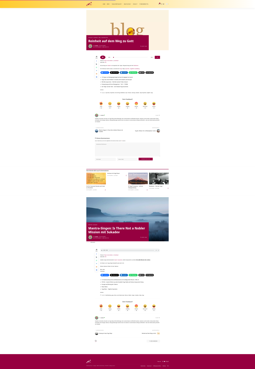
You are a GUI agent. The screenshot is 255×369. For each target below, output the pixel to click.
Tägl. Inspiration (103, 37)
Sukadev (95, 37)
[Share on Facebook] (96, 61)
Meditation (136, 65)
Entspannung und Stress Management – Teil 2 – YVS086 (115, 84)
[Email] (96, 73)
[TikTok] (168, 361)
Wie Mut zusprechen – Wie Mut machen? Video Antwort (115, 82)
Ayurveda (127, 68)
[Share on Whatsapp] (96, 67)
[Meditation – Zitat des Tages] (159, 178)
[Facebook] (162, 361)
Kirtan (115, 295)
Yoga (121, 68)
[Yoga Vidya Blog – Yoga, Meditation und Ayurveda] (88, 361)
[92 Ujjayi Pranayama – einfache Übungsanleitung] (138, 178)
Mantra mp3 (121, 295)
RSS (105, 62)
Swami (115, 260)
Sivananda (120, 260)
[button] (161, 4)
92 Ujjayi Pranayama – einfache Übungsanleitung (135, 186)
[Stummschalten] (157, 57)
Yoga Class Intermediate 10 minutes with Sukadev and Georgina (117, 79)
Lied (118, 295)
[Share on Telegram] (96, 70)
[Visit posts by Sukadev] (90, 46)
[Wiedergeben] (102, 57)
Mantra (90, 224)
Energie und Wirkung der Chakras (110, 284)
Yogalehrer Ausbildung (134, 68)
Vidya (140, 295)
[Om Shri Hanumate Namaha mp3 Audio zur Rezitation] (96, 178)
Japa (113, 295)
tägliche (148, 92)
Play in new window (108, 60)
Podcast (90, 37)
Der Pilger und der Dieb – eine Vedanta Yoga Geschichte (115, 86)
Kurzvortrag (117, 92)
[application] (130, 57)
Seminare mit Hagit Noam (113, 173)
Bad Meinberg (108, 295)
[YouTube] (164, 361)
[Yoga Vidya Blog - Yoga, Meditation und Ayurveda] (89, 4)
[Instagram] (166, 361)
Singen (133, 295)
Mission (126, 295)
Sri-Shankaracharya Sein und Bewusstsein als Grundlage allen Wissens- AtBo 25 (120, 279)
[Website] (159, 115)
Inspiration (112, 92)
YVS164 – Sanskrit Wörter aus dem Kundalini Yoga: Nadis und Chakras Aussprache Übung (122, 282)
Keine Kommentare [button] (154, 341)
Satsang (133, 92)
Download (116, 60)
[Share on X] (96, 64)
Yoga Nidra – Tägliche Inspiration (109, 289)
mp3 (126, 92)
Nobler (129, 295)
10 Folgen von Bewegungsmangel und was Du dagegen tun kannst (117, 77)
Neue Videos (105, 286)
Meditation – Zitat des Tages (155, 186)
